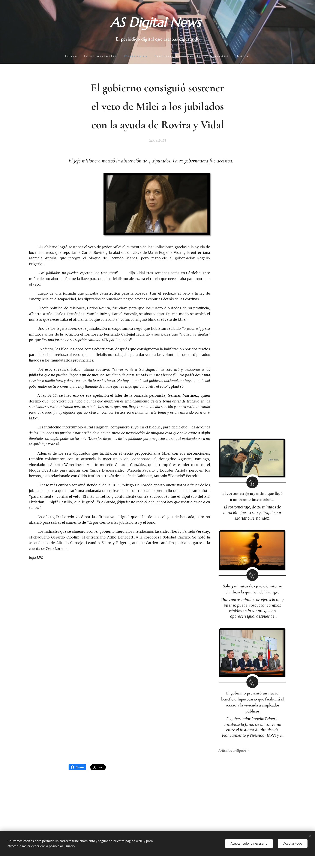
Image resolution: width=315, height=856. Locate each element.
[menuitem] (73, 56)
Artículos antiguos (232, 751)
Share (79, 767)
